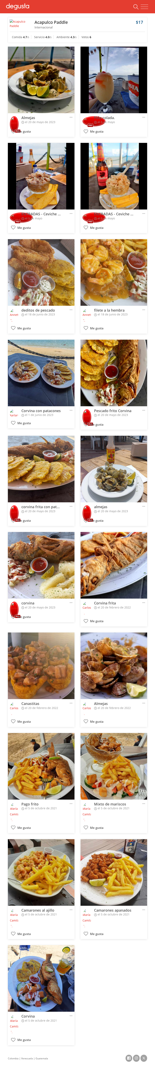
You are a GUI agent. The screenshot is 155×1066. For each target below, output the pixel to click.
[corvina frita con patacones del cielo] (41, 469)
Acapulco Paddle (51, 22)
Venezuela (27, 1058)
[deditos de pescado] (41, 272)
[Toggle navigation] (144, 7)
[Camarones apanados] (114, 872)
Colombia (13, 1058)
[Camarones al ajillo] (41, 872)
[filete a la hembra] (114, 272)
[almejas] (114, 469)
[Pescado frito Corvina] (114, 373)
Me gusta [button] (24, 131)
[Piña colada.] (114, 80)
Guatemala (42, 1058)
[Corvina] (41, 978)
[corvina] (41, 565)
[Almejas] (41, 80)
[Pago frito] (41, 766)
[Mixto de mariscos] (114, 766)
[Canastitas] (41, 665)
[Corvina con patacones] (41, 373)
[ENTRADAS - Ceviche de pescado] (41, 176)
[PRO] (14, 121)
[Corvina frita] (114, 565)
